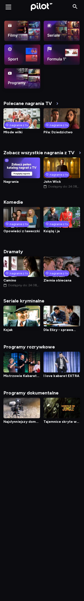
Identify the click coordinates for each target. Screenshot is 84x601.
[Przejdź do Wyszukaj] (75, 6)
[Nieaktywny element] (22, 31)
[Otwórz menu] (8, 7)
